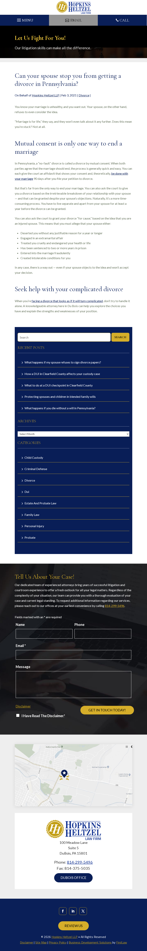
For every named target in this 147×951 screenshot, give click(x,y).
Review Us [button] (73, 926)
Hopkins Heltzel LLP (45, 95)
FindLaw (121, 942)
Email (21, 646)
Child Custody (33, 457)
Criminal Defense (35, 469)
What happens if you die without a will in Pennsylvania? (60, 408)
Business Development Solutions (90, 942)
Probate (29, 537)
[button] (24, 19)
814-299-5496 (114, 605)
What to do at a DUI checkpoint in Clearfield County (58, 385)
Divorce (84, 95)
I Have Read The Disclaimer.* (43, 716)
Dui (26, 491)
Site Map (41, 942)
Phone (79, 624)
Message (23, 667)
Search (120, 337)
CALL (124, 20)
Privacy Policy (58, 942)
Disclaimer (23, 706)
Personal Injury (34, 526)
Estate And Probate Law (40, 503)
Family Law (31, 514)
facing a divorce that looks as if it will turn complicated (67, 301)
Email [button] (76, 20)
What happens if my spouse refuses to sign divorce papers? (62, 362)
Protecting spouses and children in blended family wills (60, 396)
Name (20, 624)
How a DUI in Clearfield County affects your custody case (62, 374)
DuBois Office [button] (73, 877)
